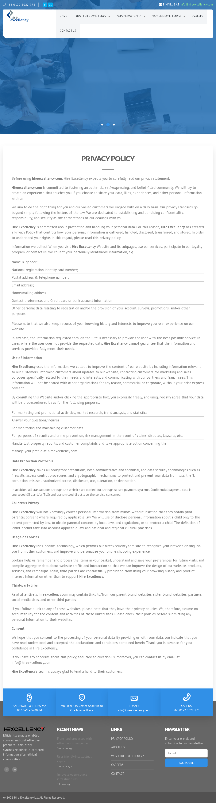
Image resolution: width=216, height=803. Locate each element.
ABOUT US (118, 747)
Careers (197, 16)
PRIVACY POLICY (122, 739)
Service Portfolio (129, 16)
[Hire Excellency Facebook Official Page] (45, 5)
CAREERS (117, 765)
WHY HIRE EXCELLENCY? (127, 756)
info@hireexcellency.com (197, 4)
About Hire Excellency (91, 16)
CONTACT (117, 774)
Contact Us (68, 30)
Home (63, 16)
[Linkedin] (14, 769)
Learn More (108, 90)
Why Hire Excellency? (167, 16)
